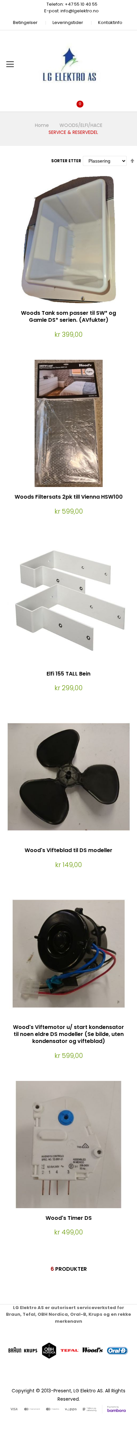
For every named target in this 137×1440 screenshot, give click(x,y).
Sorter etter (66, 161)
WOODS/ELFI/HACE (81, 125)
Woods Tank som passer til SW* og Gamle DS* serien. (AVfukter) (68, 316)
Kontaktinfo (110, 22)
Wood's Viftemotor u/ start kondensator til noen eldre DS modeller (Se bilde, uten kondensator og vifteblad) (68, 1034)
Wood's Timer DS (69, 1218)
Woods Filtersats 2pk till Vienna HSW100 (69, 497)
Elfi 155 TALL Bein (68, 674)
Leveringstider (68, 22)
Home (42, 125)
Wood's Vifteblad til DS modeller (68, 850)
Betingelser (25, 22)
